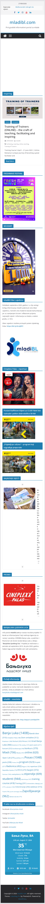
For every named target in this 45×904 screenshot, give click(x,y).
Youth (5, 791)
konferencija (18, 749)
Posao (33, 757)
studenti (11, 779)
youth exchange (16, 791)
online (21, 144)
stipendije (33, 774)
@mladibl (11, 818)
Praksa (15, 762)
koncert (7, 748)
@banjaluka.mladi (16, 809)
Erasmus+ (7, 741)
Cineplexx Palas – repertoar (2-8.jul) (38, 600)
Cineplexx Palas (14, 738)
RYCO (21, 770)
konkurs (31, 748)
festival (17, 741)
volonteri (10, 787)
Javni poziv (36, 745)
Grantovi (16, 745)
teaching (26, 144)
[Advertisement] (22, 68)
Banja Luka (15, 733)
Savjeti (33, 770)
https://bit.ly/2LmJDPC (15, 326)
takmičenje (26, 779)
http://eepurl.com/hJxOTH (29, 720)
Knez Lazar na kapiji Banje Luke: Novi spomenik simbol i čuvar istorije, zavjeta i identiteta (38, 524)
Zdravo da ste (16, 797)
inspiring (16, 144)
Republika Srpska (9, 770)
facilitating (9, 144)
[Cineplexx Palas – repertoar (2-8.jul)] (19, 595)
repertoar (36, 766)
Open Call (8, 758)
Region (26, 766)
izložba (25, 745)
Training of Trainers (11, 146)
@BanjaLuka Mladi (16, 823)
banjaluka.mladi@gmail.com (12, 692)
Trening (20, 783)
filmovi (26, 741)
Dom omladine (30, 737)
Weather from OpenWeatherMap (22, 873)
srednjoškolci (17, 774)
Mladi (9, 752)
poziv (7, 762)
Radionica (14, 766)
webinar (36, 786)
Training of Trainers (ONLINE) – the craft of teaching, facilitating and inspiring (20, 132)
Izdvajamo (15, 122)
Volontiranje (22, 787)
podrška (19, 758)
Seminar (6, 774)
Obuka (20, 753)
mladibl (18, 141)
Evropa (7, 122)
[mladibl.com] (5, 35)
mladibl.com (22, 22)
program (26, 762)
